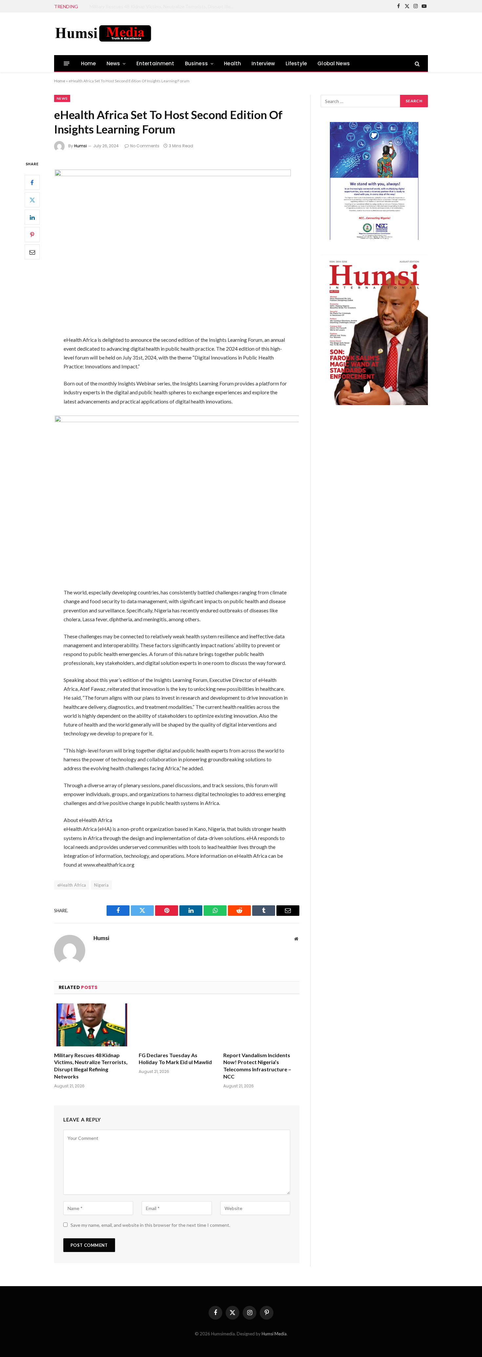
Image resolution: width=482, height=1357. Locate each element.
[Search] (416, 63)
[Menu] (67, 63)
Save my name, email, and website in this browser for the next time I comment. (150, 1225)
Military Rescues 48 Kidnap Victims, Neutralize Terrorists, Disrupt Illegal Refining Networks (91, 1065)
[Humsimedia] (103, 33)
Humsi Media (274, 1333)
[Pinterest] (32, 234)
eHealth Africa (71, 885)
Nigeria (101, 885)
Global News (333, 63)
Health (232, 63)
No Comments (144, 146)
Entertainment (155, 63)
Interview (263, 63)
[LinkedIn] (32, 217)
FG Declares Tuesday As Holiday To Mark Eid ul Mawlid (175, 1058)
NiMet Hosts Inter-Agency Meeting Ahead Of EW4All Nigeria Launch (160, 6)
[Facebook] (32, 182)
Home (88, 63)
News (113, 63)
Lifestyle (296, 63)
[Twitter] (32, 200)
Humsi (80, 146)
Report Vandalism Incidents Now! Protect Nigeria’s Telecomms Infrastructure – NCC (257, 1065)
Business (196, 63)
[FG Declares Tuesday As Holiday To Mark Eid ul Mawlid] (177, 1024)
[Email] (32, 252)
